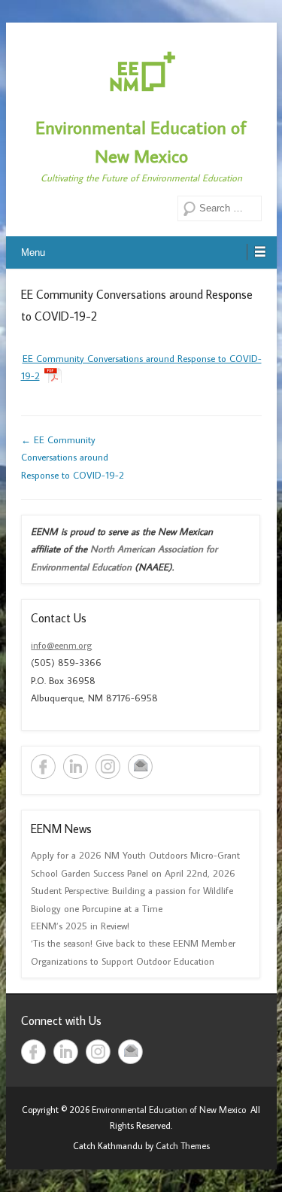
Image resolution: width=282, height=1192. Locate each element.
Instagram (108, 766)
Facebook (43, 766)
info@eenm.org (61, 645)
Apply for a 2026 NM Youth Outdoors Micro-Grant (135, 855)
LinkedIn (75, 766)
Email (140, 766)
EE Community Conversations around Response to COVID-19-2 (72, 457)
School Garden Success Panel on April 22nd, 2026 (133, 873)
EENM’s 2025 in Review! (80, 926)
